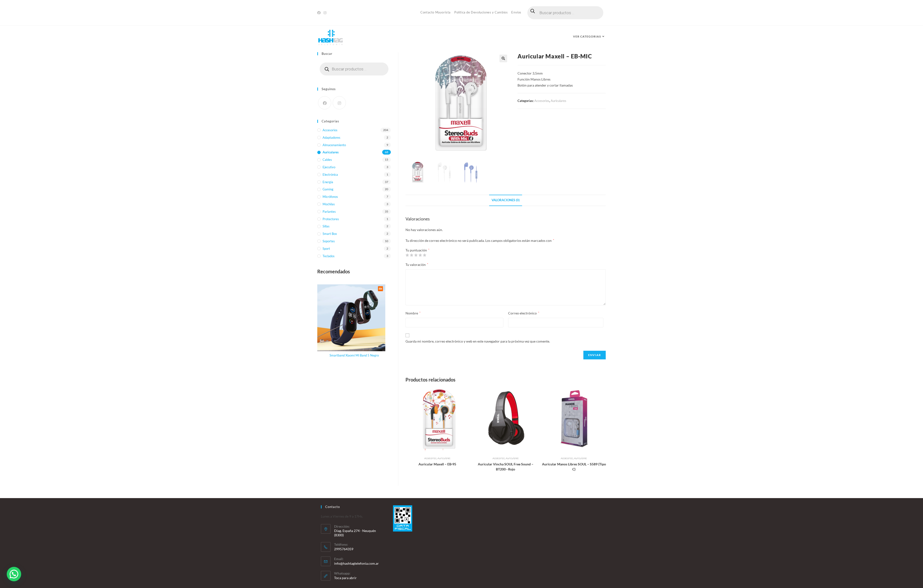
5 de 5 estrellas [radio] (424, 255)
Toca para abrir (345, 578)
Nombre (412, 313)
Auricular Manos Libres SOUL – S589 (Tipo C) (574, 466)
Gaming (328, 189)
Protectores (331, 219)
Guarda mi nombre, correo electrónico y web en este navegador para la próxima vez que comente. (477, 341)
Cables (327, 160)
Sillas (326, 226)
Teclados (329, 256)
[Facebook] (319, 12)
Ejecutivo (329, 167)
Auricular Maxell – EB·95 (437, 464)
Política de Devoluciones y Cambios (481, 12)
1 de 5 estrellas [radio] (407, 255)
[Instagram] (325, 12)
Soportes (329, 241)
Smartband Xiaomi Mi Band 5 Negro (354, 355)
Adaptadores (331, 137)
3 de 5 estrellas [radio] (416, 255)
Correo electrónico (523, 313)
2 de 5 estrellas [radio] (411, 255)
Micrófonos (330, 197)
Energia (328, 182)
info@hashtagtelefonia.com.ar (356, 563)
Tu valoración (416, 265)
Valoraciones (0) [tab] (506, 200)
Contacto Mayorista (435, 12)
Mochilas (329, 204)
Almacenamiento (334, 145)
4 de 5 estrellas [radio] (420, 255)
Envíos (516, 12)
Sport (326, 248)
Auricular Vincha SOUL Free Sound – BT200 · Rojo (505, 466)
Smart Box (330, 234)
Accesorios (541, 101)
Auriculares (558, 101)
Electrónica (330, 174)
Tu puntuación (417, 250)
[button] (503, 58)
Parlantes (329, 211)
